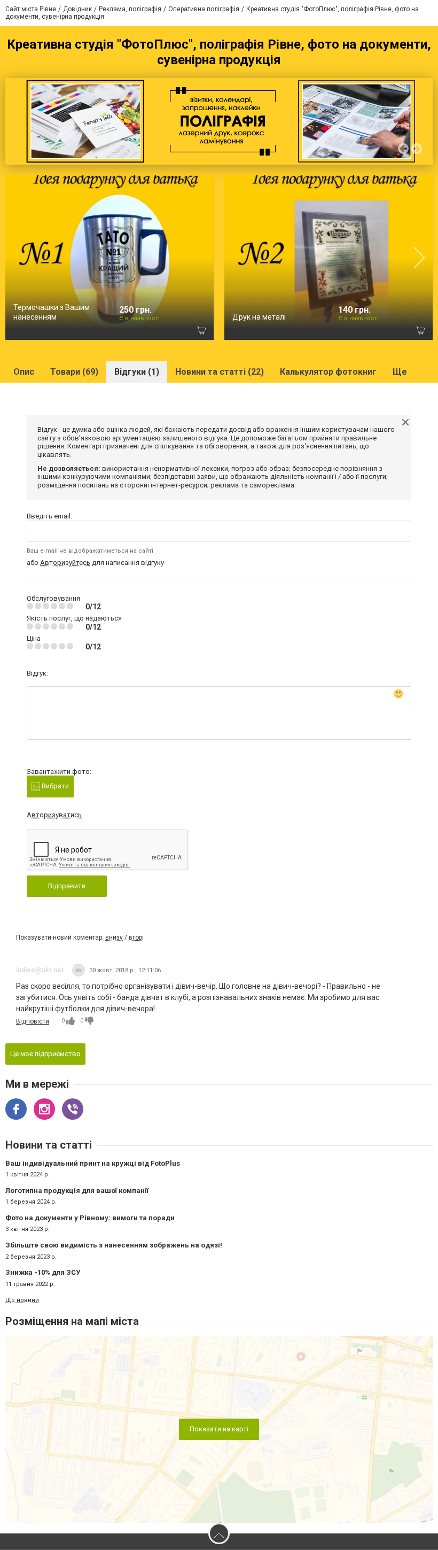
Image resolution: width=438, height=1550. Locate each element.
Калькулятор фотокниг (328, 372)
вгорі (136, 937)
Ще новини (22, 1300)
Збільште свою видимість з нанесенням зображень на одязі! (113, 1245)
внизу (114, 937)
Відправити (66, 886)
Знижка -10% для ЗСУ (42, 1272)
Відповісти (32, 1021)
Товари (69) (74, 372)
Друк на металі (259, 317)
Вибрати (54, 786)
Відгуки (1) (136, 372)
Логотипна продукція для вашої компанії (76, 1191)
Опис (23, 372)
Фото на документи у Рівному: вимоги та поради (90, 1218)
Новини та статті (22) (219, 372)
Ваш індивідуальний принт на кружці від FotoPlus (92, 1163)
